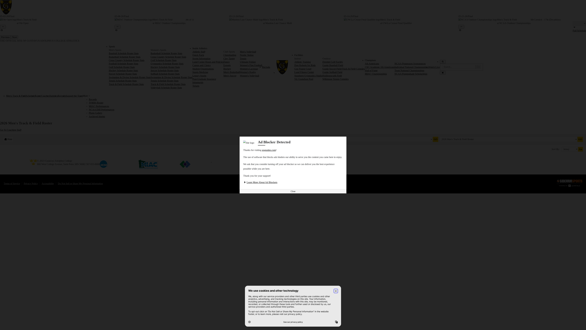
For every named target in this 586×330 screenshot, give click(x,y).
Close (293, 191)
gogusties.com (269, 150)
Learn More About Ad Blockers (262, 182)
